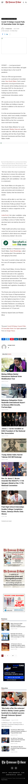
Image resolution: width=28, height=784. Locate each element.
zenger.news (9, 28)
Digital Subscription (14, 772)
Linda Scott (5, 215)
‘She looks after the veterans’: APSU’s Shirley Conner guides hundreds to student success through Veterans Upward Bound (13, 713)
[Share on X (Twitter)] (5, 34)
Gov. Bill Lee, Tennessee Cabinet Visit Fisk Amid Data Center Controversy (18, 740)
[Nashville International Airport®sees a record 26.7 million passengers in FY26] (5, 637)
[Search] (26, 2)
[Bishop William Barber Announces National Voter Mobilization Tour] (14, 365)
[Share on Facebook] (2, 34)
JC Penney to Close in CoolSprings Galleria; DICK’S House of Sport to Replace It (18, 645)
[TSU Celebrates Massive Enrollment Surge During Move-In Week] (5, 748)
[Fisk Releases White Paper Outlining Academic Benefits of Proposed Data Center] (5, 731)
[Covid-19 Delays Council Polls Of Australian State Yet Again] (14, 46)
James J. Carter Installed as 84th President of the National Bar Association (13, 431)
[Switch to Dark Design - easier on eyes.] (23, 2)
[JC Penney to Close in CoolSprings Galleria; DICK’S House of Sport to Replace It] (5, 647)
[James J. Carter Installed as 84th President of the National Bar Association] (14, 419)
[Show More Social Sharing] (10, 34)
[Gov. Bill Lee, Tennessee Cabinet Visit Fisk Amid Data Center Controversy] (5, 740)
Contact (19, 774)
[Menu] (2, 2)
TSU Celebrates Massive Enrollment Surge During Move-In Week (18, 748)
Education (4, 705)
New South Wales (11, 81)
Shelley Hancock (15, 129)
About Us (4, 772)
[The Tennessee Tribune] (13, 2)
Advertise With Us (11, 774)
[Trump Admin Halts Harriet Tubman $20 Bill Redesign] (14, 445)
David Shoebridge (15, 251)
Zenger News (10, 331)
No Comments (6, 30)
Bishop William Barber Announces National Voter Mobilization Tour (11, 376)
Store (22, 772)
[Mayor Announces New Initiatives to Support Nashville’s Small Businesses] (5, 627)
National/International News (9, 18)
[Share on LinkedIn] (7, 34)
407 (13, 655)
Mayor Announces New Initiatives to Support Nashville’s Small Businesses (18, 625)
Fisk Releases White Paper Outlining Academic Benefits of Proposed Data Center (19, 731)
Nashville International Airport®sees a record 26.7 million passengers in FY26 (18, 635)
